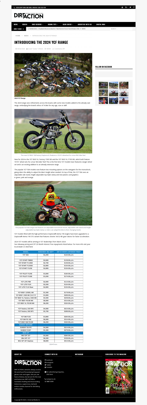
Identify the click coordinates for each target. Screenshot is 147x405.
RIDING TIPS (52, 24)
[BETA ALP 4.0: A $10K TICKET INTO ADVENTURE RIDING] (113, 92)
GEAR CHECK (67, 24)
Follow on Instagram (90, 365)
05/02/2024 (21, 49)
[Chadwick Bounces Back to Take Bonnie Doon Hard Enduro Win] (103, 85)
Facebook (49, 360)
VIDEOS (24, 24)
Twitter (48, 365)
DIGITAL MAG (100, 24)
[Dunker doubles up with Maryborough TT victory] (103, 100)
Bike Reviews (37, 24)
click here (29, 247)
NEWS (16, 24)
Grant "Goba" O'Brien (35, 49)
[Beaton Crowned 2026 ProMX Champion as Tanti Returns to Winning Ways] (113, 100)
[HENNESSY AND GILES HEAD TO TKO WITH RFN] (123, 85)
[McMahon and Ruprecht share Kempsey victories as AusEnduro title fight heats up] (103, 92)
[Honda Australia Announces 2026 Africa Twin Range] (123, 100)
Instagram (49, 362)
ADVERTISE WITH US (85, 24)
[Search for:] (121, 29)
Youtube (49, 367)
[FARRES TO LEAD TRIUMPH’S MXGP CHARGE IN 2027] (113, 85)
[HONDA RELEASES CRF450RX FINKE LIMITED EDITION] (123, 92)
